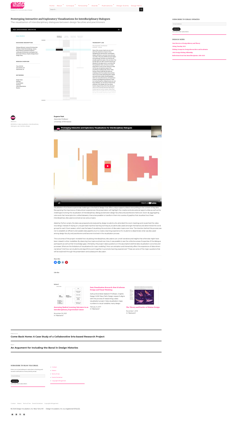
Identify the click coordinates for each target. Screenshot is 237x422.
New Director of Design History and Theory (186, 43)
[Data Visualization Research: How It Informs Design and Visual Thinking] (108, 298)
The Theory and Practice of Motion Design (143, 307)
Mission (54, 370)
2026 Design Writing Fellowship (182, 52)
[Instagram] (58, 14)
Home (52, 6)
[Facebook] (51, 14)
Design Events (123, 6)
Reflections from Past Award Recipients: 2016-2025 (188, 55)
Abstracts (13, 121)
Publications (107, 6)
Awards (95, 6)
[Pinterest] (61, 14)
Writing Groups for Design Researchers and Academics (190, 49)
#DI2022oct (14, 124)
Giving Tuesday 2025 (179, 46)
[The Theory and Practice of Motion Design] (143, 295)
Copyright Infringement (59, 380)
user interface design (23, 126)
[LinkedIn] (54, 14)
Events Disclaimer (57, 377)
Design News (136, 6)
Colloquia (70, 6)
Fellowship (82, 6)
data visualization (23, 124)
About (59, 6)
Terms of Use (56, 374)
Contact (54, 367)
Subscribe (15, 381)
